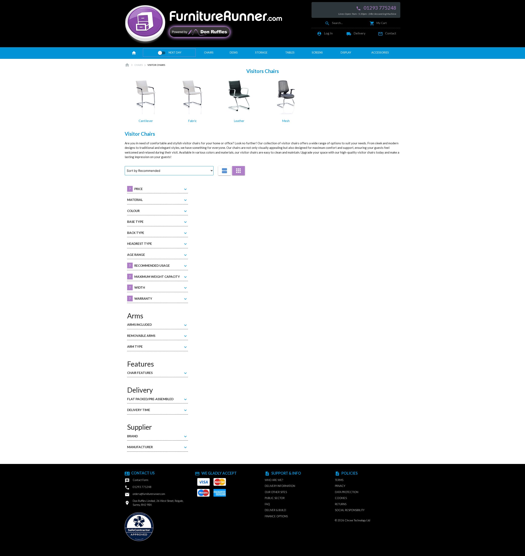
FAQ (267, 504)
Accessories (380, 52)
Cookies (341, 498)
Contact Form (136, 480)
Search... (334, 23)
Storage (261, 52)
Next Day (175, 52)
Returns (340, 504)
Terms (339, 480)
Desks (234, 52)
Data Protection (346, 492)
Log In (325, 33)
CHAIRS (138, 64)
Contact (387, 33)
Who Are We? (274, 480)
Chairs (208, 52)
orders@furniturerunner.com (145, 494)
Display (346, 52)
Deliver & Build (275, 510)
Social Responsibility (349, 510)
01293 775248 (376, 8)
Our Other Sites (276, 492)
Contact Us (140, 473)
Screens (317, 52)
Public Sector (275, 498)
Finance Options (276, 516)
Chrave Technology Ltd (357, 520)
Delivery (355, 33)
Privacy (340, 486)
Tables (289, 52)
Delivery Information (280, 486)
